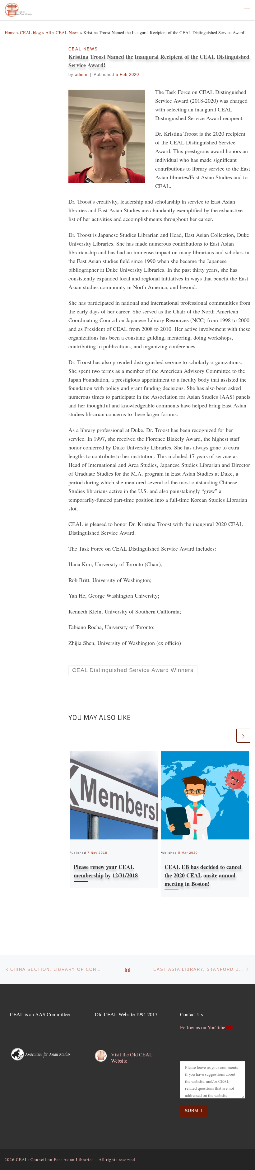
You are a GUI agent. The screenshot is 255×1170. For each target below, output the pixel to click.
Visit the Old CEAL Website (131, 1057)
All (48, 32)
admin (81, 75)
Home (10, 32)
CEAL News (67, 32)
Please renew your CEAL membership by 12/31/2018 (106, 871)
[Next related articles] (243, 736)
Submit (194, 1110)
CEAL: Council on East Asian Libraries (55, 1159)
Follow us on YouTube (203, 1027)
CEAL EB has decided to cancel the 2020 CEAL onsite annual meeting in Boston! (203, 875)
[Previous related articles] (228, 736)
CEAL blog (30, 32)
